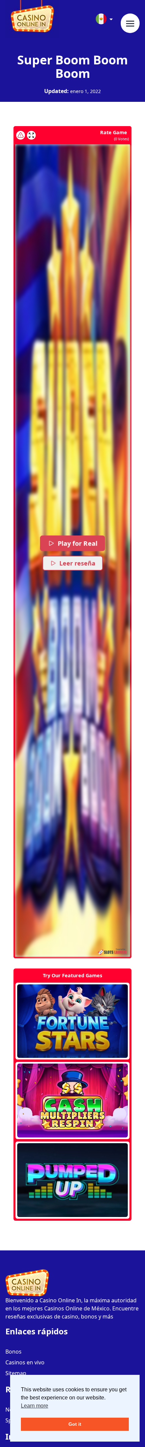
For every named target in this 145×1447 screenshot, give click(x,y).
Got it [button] (74, 1424)
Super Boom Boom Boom (72, 67)
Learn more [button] (34, 1406)
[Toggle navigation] (130, 23)
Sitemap (15, 1373)
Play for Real (77, 543)
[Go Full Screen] (31, 135)
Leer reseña (77, 563)
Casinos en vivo (25, 1362)
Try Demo (72, 1021)
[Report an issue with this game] (20, 135)
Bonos (13, 1351)
